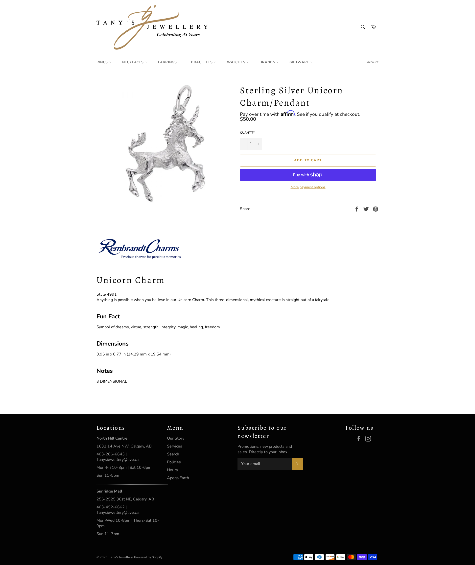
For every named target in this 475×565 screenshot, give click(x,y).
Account (373, 62)
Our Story (175, 438)
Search (173, 454)
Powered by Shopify (148, 557)
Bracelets (202, 62)
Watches (236, 62)
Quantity (247, 133)
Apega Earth (178, 478)
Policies (174, 462)
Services (174, 446)
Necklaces (133, 62)
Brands (268, 62)
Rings (102, 62)
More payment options (308, 187)
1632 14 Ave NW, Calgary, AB (124, 446)
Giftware (299, 62)
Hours (172, 470)
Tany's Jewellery (121, 557)
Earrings (168, 62)
